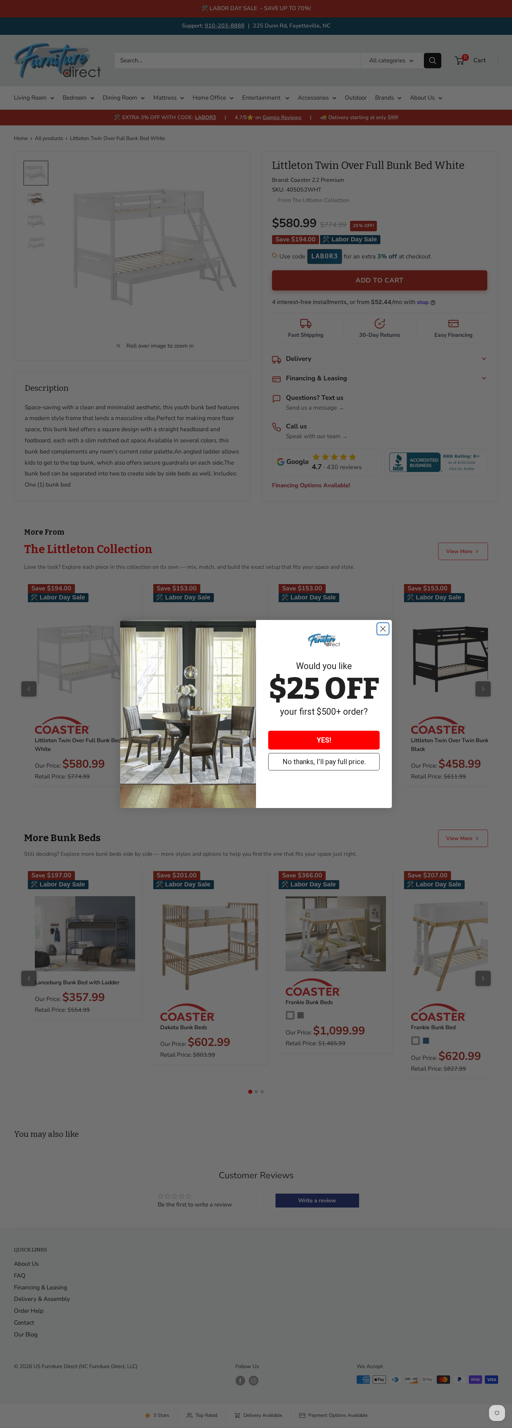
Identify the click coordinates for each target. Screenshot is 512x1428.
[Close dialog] (383, 629)
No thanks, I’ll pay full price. (324, 762)
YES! (324, 740)
